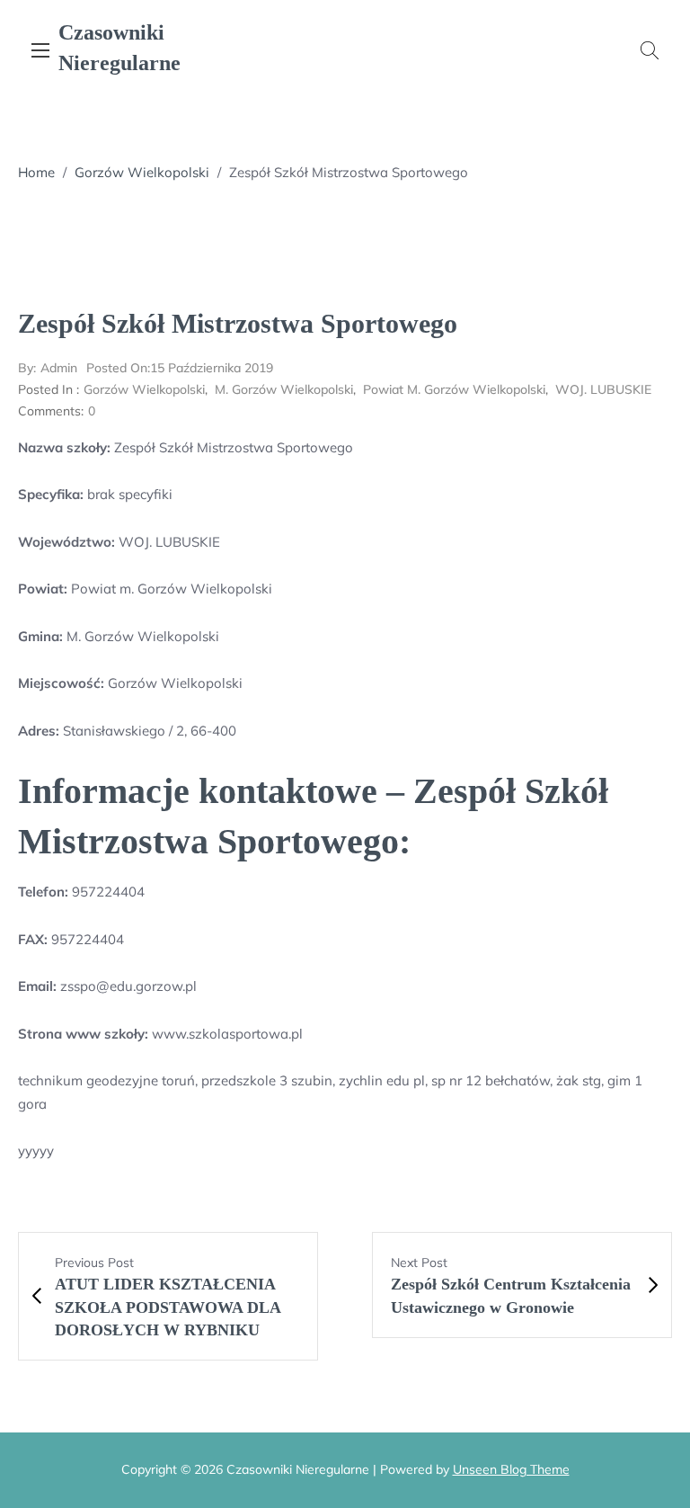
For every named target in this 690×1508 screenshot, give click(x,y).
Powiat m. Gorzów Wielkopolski (454, 389)
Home (36, 172)
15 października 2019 (179, 368)
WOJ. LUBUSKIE (603, 389)
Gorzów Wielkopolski (142, 172)
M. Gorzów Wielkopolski (284, 389)
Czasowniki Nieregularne (119, 48)
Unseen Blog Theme (511, 1469)
